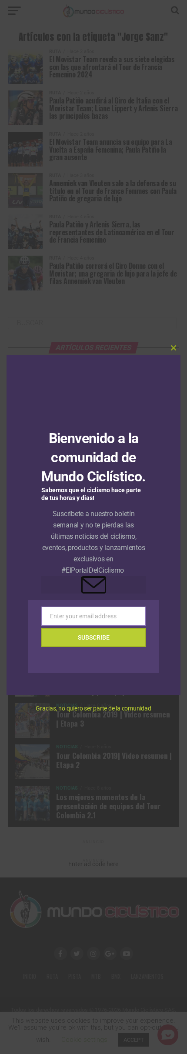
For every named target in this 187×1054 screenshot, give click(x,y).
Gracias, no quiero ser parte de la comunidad (93, 708)
